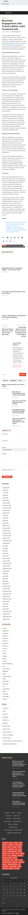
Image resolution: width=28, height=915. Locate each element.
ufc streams (5, 866)
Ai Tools (5, 628)
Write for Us (6, 720)
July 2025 (5, 515)
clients (9, 847)
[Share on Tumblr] (6, 241)
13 (14, 889)
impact (4, 851)
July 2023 (5, 573)
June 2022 (5, 604)
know (17, 853)
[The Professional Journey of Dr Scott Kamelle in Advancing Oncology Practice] (6, 782)
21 (17, 892)
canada (4, 847)
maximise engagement (19, 246)
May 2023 (5, 578)
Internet (5, 661)
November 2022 (7, 594)
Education (5, 638)
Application (6, 630)
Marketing (5, 671)
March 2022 (6, 609)
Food (4, 651)
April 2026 (5, 497)
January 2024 (6, 561)
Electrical (5, 641)
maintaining (14, 855)
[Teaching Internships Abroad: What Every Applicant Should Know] (6, 792)
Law (4, 666)
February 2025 (6, 528)
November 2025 (7, 508)
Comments (13, 380)
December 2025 (7, 505)
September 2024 (7, 540)
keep (13, 853)
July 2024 (5, 545)
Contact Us (6, 708)
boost (20, 842)
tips (19, 864)
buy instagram (18, 844)
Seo (4, 686)
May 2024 (5, 551)
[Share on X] (11, 237)
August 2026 (6, 487)
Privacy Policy (6, 726)
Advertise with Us (7, 732)
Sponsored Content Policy (10, 744)
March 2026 (6, 500)
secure (20, 860)
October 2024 (6, 538)
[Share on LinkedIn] (14, 237)
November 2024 (7, 535)
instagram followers (12, 851)
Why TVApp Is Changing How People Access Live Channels (18, 393)
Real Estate (6, 681)
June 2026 (5, 492)
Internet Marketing (7, 663)
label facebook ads (7, 246)
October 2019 (6, 614)
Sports (4, 691)
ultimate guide (13, 866)
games (19, 849)
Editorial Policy (7, 738)
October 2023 (6, 566)
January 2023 (6, 588)
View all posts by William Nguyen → (18, 365)
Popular (5, 380)
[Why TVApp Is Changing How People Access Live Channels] (6, 392)
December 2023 (7, 563)
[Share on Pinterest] (22, 237)
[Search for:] (14, 374)
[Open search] (24, 13)
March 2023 (6, 583)
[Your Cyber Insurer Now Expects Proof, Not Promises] (14, 283)
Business (5, 636)
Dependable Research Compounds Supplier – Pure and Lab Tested (18, 411)
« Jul (3, 903)
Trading (5, 699)
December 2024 (7, 533)
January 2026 (6, 503)
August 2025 (6, 513)
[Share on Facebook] (7, 237)
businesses (11, 844)
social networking (7, 862)
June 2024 (5, 548)
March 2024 (6, 556)
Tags (20, 380)
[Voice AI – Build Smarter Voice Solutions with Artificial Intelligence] (14, 306)
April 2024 (5, 553)
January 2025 (6, 530)
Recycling (5, 684)
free (16, 849)
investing (5, 853)
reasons (15, 857)
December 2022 (7, 591)
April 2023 (5, 581)
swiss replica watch (12, 864)
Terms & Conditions (8, 735)
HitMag (17, 913)
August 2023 (6, 571)
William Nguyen (15, 31)
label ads (20, 245)
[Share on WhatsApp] (18, 237)
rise (12, 860)
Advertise (5, 723)
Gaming (5, 656)
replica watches (6, 860)
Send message (7, 476)
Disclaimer (5, 717)
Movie (4, 673)
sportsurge (14, 862)
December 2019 (7, 611)
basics (10, 842)
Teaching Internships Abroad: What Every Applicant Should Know (19, 794)
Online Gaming (7, 676)
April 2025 (5, 523)
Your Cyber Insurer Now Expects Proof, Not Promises (19, 402)
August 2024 (6, 543)
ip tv (9, 853)
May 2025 (5, 520)
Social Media (6, 689)
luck (8, 855)
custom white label (12, 245)
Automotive (6, 633)
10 (3, 889)
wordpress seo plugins (8, 868)
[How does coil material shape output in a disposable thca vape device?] (6, 418)
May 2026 (5, 495)
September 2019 (7, 616)
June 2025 (5, 518)
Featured (5, 646)
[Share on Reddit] (3, 241)
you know (17, 868)
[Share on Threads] (10, 241)
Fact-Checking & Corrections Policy (12, 741)
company (14, 847)
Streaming (5, 694)
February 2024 (6, 558)
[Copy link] (14, 241)
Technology (5, 18)
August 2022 (6, 601)
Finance (5, 648)
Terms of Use (6, 729)
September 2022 (7, 599)
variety (19, 866)
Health (4, 658)
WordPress (10, 913)
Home (4, 711)
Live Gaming (6, 668)
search (16, 860)
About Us (5, 714)
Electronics (6, 643)
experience (11, 849)
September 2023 (7, 568)
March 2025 (6, 525)
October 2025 (6, 510)
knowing (22, 853)
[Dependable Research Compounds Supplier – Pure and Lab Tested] (14, 261)
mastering (5, 857)
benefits (16, 842)
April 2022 (5, 606)
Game (4, 653)
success (4, 864)
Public (4, 678)
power (10, 857)
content (19, 847)
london (4, 855)
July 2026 (5, 490)
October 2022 (6, 596)
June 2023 (5, 576)
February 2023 (6, 586)
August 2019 (6, 619)
